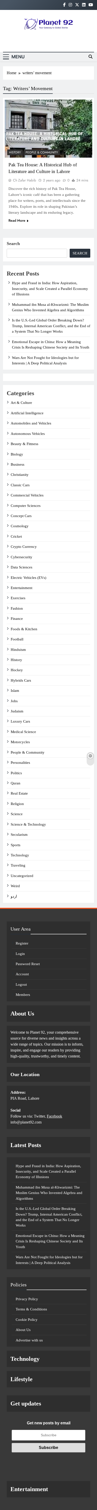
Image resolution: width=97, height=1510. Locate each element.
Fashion (17, 608)
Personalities (20, 763)
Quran (15, 783)
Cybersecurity (21, 557)
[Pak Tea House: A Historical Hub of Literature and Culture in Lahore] (48, 129)
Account (22, 974)
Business (17, 464)
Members (23, 995)
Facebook (54, 1116)
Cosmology (20, 526)
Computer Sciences (26, 506)
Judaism (17, 711)
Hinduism (18, 650)
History (15, 152)
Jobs (14, 701)
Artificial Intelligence (27, 413)
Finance (17, 619)
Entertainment (21, 588)
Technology (20, 855)
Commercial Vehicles (27, 495)
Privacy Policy (27, 1299)
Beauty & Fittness (24, 444)
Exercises (18, 598)
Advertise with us (29, 1340)
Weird (15, 886)
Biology (17, 454)
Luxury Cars (20, 721)
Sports (15, 845)
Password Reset (28, 964)
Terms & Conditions (31, 1309)
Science (17, 814)
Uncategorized (22, 876)
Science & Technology (28, 824)
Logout (21, 984)
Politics (16, 773)
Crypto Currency (24, 547)
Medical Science (23, 732)
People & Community (42, 152)
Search (13, 243)
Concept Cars (21, 516)
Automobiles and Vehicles (31, 423)
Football (17, 639)
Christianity (20, 475)
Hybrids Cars (21, 680)
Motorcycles (20, 742)
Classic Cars (20, 485)
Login (20, 954)
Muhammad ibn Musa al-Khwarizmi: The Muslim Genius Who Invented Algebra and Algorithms (49, 1192)
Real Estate (19, 793)
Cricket (16, 536)
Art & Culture (21, 403)
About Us (23, 1330)
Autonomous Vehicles (28, 434)
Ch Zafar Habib (24, 180)
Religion (17, 804)
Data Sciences (21, 567)
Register (22, 943)
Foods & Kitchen (24, 629)
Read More (16, 220)
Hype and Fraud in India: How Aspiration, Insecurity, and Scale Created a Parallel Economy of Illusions (50, 288)
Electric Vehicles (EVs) (28, 578)
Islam (15, 691)
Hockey (17, 670)
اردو (14, 896)
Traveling (18, 865)
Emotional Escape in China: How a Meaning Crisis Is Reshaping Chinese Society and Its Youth (50, 1241)
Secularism (19, 835)
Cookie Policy (27, 1320)
